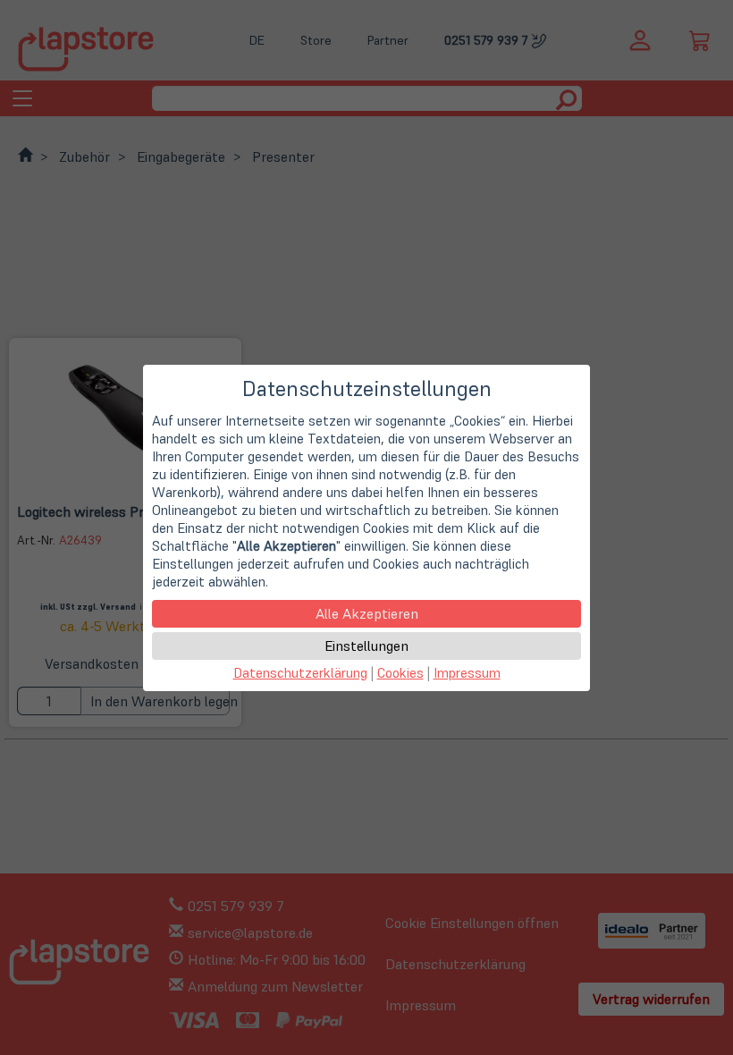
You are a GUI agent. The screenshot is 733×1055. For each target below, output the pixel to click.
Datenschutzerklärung (300, 672)
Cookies (400, 672)
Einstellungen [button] (366, 645)
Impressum (467, 672)
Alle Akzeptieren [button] (367, 613)
